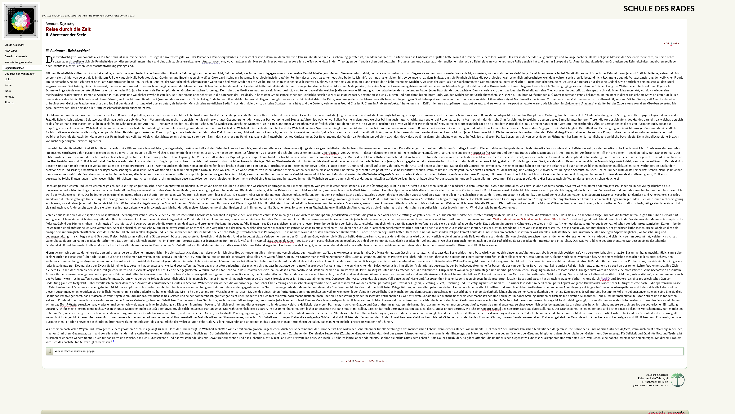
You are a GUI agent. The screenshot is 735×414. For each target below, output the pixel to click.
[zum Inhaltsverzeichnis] (671, 44)
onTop (681, 412)
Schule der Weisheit (76, 15)
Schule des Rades (14, 44)
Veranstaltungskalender (18, 62)
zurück (665, 43)
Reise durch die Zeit (124, 15)
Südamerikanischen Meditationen (529, 329)
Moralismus (331, 152)
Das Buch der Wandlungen (20, 73)
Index (8, 90)
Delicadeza (493, 329)
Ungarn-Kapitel (491, 308)
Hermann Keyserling (100, 15)
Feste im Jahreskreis (16, 56)
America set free (480, 152)
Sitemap (9, 102)
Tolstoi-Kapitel (68, 304)
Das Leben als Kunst (281, 240)
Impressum (672, 412)
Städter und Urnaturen (579, 103)
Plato (605, 278)
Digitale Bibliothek (14, 67)
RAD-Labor (11, 50)
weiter (676, 43)
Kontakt (9, 96)
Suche (8, 85)
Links (8, 79)
